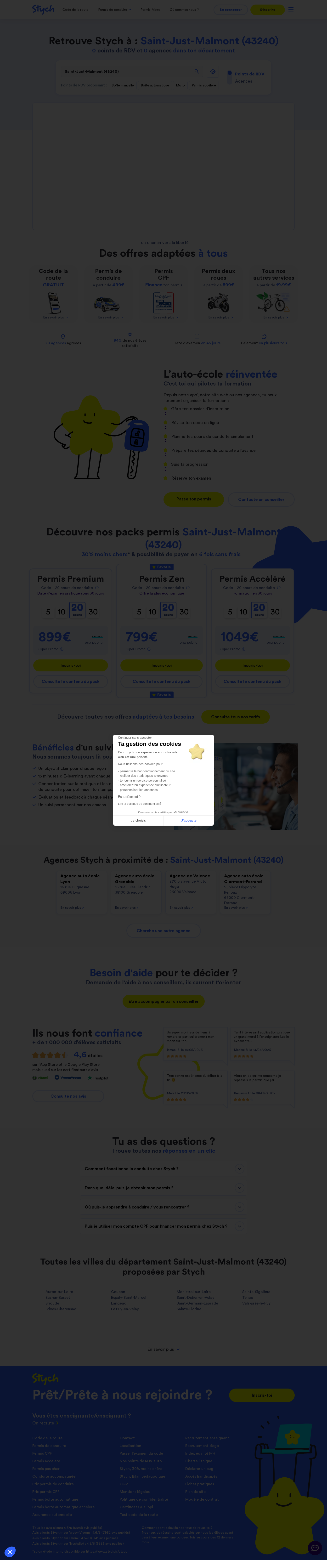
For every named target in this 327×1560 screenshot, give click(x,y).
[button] (10, 1552)
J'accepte (189, 820)
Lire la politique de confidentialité (139, 804)
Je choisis (138, 820)
